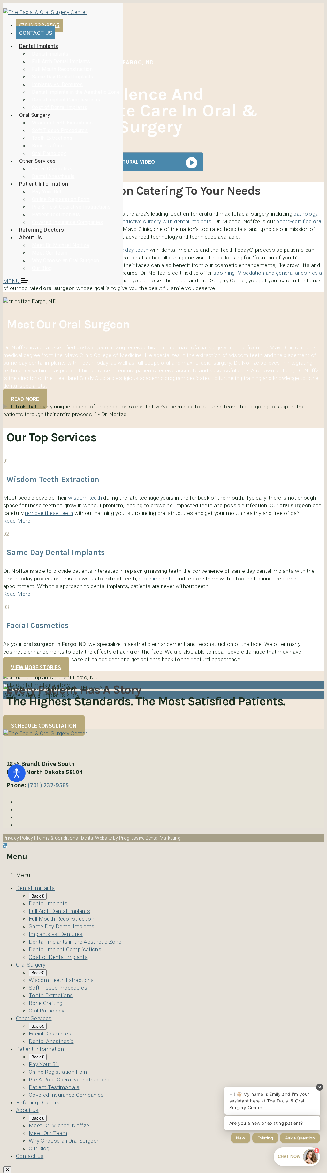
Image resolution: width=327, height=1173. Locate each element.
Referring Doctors (41, 230)
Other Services (37, 161)
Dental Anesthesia (53, 176)
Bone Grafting (48, 146)
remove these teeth (49, 513)
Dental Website (96, 838)
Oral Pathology (49, 153)
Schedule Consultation (44, 725)
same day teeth (129, 250)
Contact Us (29, 1156)
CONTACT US (35, 33)
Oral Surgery (34, 115)
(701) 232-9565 (39, 25)
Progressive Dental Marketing (149, 838)
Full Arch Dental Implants (61, 61)
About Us (30, 237)
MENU (12, 281)
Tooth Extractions (52, 138)
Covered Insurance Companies (67, 222)
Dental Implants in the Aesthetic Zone (76, 92)
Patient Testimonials (56, 215)
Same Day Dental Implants (63, 77)
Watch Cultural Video (124, 161)
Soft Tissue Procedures (60, 130)
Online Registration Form (61, 199)
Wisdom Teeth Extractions (62, 123)
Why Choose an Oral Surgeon (65, 261)
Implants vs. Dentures (57, 84)
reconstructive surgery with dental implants (159, 221)
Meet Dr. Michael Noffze (60, 245)
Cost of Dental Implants (59, 107)
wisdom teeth (85, 498)
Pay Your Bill (46, 192)
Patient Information (43, 184)
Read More (25, 398)
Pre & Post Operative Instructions (71, 207)
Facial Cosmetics (52, 169)
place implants (155, 578)
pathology (305, 214)
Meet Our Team (49, 253)
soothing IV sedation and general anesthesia (267, 273)
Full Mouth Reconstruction (62, 69)
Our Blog (42, 268)
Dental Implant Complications (66, 100)
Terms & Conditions (57, 838)
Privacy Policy (18, 838)
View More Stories (36, 667)
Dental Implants (38, 46)
